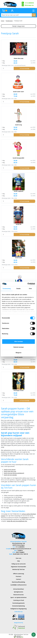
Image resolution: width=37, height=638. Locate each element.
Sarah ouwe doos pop (10, 471)
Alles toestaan (18, 341)
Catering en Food (18, 600)
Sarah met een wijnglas (10, 475)
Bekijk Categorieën (18, 26)
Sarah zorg (18, 125)
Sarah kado (18, 257)
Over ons (18, 558)
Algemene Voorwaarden (18, 566)
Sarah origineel (18, 191)
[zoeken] (34, 15)
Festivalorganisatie (18, 603)
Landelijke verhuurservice (18, 585)
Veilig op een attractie (19, 564)
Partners (18, 576)
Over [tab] (30, 288)
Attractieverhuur (18, 589)
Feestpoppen (9, 21)
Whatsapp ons (29, 5)
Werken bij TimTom (18, 569)
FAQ (18, 561)
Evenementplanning (18, 606)
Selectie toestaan (18, 347)
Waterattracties (18, 594)
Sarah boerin (18, 357)
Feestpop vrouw (18, 390)
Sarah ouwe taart (18, 91)
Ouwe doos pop (18, 58)
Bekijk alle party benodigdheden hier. (17, 521)
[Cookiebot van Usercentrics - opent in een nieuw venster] (27, 284)
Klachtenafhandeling (18, 582)
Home (2, 21)
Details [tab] (18, 288)
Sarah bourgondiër (18, 158)
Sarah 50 (18, 224)
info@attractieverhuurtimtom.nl (21, 548)
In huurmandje (24, 68)
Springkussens (18, 592)
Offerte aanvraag (18, 573)
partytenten (24, 517)
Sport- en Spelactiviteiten (18, 597)
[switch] (32, 323)
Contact (18, 579)
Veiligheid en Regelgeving (18, 608)
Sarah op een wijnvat (9, 469)
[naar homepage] (10, 4)
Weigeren (18, 352)
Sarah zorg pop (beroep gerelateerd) (14, 473)
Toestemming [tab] (6, 288)
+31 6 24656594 (29, 3)
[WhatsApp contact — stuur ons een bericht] (33, 635)
